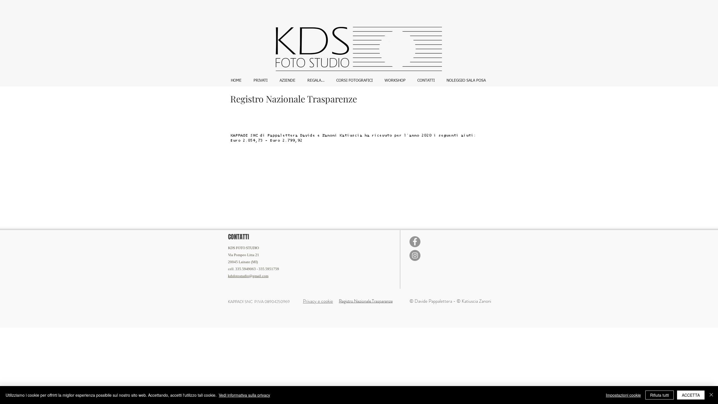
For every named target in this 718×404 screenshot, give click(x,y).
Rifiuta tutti (659, 395)
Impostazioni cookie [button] (623, 395)
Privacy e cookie (318, 301)
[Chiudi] (711, 395)
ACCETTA (691, 395)
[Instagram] (414, 255)
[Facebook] (414, 241)
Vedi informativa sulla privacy (244, 395)
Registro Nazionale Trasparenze (366, 301)
